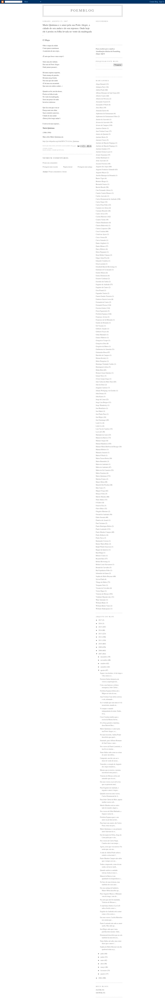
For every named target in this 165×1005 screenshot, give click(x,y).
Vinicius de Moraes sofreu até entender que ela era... (110, 777)
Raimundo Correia (102, 541)
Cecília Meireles (101, 216)
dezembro (104, 657)
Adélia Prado (100, 90)
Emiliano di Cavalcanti (103, 269)
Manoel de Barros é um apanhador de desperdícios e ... (111, 877)
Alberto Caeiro (101, 96)
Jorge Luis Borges (102, 402)
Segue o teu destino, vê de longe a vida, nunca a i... (111, 674)
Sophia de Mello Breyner (104, 576)
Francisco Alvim (101, 317)
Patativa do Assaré (102, 520)
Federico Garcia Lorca (103, 299)
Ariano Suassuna (101, 155)
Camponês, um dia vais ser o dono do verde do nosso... (109, 759)
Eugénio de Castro (102, 287)
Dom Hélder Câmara (103, 255)
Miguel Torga (100, 491)
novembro (104, 660)
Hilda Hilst (99, 370)
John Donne (100, 393)
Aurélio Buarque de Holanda (105, 175)
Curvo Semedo (101, 240)
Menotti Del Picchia (102, 485)
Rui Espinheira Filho (103, 570)
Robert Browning (102, 561)
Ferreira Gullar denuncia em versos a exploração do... (109, 680)
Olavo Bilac (100, 508)
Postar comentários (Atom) (58, 171)
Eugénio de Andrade (103, 284)
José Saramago (101, 420)
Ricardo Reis (100, 558)
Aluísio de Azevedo (102, 119)
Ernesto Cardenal (101, 278)
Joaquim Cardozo (102, 387)
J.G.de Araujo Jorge (102, 379)
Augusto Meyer (101, 172)
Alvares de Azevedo (102, 122)
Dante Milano (100, 246)
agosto (102, 670)
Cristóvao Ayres (101, 234)
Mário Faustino (101, 473)
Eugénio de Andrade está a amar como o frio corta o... (111, 912)
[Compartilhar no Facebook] (88, 146)
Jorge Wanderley (101, 405)
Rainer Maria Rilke (102, 544)
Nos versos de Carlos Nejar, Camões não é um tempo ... (110, 841)
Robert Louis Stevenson (104, 564)
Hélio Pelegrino (101, 361)
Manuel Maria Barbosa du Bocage (107, 446)
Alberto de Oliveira (102, 99)
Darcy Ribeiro (100, 249)
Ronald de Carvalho (102, 567)
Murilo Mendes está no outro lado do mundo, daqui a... (109, 806)
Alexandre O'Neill (102, 104)
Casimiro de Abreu (102, 208)
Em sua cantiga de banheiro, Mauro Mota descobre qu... (110, 889)
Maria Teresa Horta (102, 458)
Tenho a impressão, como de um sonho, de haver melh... (110, 865)
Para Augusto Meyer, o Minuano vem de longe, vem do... (111, 895)
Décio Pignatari (101, 252)
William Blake (101, 603)
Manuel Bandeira (101, 443)
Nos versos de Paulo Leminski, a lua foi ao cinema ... (111, 747)
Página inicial (67, 167)
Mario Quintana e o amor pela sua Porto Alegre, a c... (110, 730)
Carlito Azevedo (101, 196)
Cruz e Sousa (100, 237)
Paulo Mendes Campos (103, 532)
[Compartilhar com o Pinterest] (90, 146)
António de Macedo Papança (105, 143)
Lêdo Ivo (99, 426)
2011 (100, 640)
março (102, 967)
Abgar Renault (101, 84)
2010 (100, 643)
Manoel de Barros (102, 438)
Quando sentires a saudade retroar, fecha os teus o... (109, 871)
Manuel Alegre (101, 440)
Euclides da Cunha (102, 281)
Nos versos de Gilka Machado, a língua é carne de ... (110, 812)
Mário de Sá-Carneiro (103, 470)
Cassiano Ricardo (101, 211)
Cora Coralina (100, 231)
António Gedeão (101, 149)
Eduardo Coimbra (102, 261)
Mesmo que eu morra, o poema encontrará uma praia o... (110, 771)
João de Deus (100, 384)
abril (102, 963)
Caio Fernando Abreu (103, 190)
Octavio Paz (100, 505)
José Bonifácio (101, 408)
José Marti (99, 411)
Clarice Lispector (101, 228)
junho (102, 957)
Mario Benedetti (101, 461)
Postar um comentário (50, 163)
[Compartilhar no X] (86, 146)
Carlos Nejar (100, 202)
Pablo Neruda (100, 517)
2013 (100, 633)
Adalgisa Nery (100, 87)
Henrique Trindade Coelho (105, 364)
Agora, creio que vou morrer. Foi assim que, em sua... (111, 847)
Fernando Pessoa (101, 305)
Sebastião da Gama (102, 573)
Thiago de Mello (101, 582)
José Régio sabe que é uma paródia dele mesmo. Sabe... (110, 930)
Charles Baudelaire (102, 222)
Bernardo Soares (101, 184)
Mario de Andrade (102, 464)
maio (102, 960)
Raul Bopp (99, 553)
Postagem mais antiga (85, 167)
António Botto (100, 137)
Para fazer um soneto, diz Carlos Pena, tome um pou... (111, 824)
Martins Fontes (101, 479)
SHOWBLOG (100, 993)
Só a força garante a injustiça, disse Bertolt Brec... (109, 724)
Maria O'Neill (100, 455)
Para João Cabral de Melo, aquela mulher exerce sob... (111, 800)
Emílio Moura (100, 273)
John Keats (99, 396)
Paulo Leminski (101, 529)
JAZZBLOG (100, 990)
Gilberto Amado (101, 328)
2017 (100, 620)
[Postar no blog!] (83, 146)
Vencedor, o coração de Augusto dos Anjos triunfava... (110, 765)
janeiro (103, 974)
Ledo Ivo (99, 423)
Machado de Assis (102, 435)
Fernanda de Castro (102, 302)
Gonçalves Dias (101, 343)
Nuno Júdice (100, 499)
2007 (100, 654)
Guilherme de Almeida (103, 349)
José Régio (99, 417)
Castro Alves (100, 214)
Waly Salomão (101, 600)
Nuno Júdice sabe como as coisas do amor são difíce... (111, 753)
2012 (100, 637)
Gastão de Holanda (102, 323)
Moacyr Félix (100, 494)
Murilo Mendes (101, 497)
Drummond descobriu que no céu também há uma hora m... (111, 936)
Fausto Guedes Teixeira (103, 296)
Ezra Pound (100, 290)
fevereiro (103, 970)
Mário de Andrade (102, 467)
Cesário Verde (100, 219)
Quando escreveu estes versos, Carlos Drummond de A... (110, 794)
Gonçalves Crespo (102, 340)
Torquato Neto (101, 585)
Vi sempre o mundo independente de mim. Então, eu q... (110, 711)
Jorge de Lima (100, 399)
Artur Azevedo (101, 160)
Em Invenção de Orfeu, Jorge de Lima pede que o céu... (111, 836)
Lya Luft (99, 432)
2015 (100, 627)
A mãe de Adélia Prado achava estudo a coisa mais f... (110, 853)
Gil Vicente (100, 326)
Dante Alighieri (101, 243)
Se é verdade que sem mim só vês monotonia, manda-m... (111, 703)
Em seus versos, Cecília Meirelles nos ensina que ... (111, 918)
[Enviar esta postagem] (78, 146)
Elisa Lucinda (100, 264)
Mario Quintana (58, 150)
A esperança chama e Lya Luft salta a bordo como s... (110, 906)
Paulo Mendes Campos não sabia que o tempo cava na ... (111, 859)
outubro (103, 663)
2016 (100, 623)
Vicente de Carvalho (102, 588)
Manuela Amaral (101, 452)
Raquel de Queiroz (102, 550)
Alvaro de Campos (102, 125)
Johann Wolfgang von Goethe (106, 390)
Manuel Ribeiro (101, 449)
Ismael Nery (100, 376)
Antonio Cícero (101, 140)
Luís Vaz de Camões (102, 429)
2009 (100, 647)
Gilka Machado (101, 334)
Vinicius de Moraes (102, 594)
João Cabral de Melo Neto (104, 382)
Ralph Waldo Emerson (103, 547)
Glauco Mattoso (101, 337)
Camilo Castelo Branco (103, 193)
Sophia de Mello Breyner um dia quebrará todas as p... (111, 948)
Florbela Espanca (101, 314)
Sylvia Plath (100, 579)
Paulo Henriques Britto (103, 526)
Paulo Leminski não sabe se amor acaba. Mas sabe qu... (111, 924)
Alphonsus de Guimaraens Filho (106, 116)
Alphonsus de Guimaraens (104, 113)
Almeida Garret (101, 110)
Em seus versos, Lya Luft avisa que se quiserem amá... (110, 783)
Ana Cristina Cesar (102, 131)
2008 (100, 650)
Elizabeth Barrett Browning (105, 267)
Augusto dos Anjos (102, 166)
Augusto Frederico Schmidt (105, 169)
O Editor (99, 502)
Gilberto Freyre (101, 331)
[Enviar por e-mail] (81, 146)
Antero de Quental (102, 134)
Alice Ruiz (99, 107)
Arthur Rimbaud (101, 158)
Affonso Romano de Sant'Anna (106, 93)
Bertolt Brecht (100, 187)
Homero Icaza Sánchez (103, 373)
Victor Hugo (100, 591)
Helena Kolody (101, 358)
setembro (103, 667)
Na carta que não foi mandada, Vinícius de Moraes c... (110, 901)
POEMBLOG (83, 10)
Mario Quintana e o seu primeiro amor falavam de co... (111, 830)
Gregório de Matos (102, 346)
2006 (100, 978)
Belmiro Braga (101, 181)
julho (102, 953)
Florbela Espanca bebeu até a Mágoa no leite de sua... (109, 692)
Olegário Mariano (102, 511)
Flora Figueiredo (101, 311)
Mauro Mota (100, 482)
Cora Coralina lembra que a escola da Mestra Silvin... (109, 718)
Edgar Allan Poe (101, 258)
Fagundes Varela (101, 293)
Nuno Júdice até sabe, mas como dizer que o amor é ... (110, 942)
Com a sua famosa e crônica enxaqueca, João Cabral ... (109, 686)
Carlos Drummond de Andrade (106, 199)
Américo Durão (101, 128)
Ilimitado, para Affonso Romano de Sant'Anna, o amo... (111, 741)
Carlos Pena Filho (102, 205)
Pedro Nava (100, 538)
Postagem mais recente (50, 167)
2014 (100, 630)
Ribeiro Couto (100, 555)
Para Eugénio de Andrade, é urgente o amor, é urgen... (109, 789)
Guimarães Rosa (101, 352)
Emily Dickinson (101, 275)
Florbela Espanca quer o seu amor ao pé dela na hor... (109, 818)
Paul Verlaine (100, 523)
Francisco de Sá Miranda (104, 320)
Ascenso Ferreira (101, 163)
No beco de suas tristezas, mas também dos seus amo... (110, 883)
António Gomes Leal (103, 152)
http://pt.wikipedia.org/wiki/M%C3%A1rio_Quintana (61, 141)
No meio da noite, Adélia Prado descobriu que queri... (110, 735)
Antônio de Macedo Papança (105, 146)
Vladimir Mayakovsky (103, 597)
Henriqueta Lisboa (102, 367)
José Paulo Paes (101, 414)
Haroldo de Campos (102, 355)
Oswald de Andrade (102, 514)
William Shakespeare (103, 608)
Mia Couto (99, 488)
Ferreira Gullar (101, 308)
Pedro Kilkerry (101, 535)
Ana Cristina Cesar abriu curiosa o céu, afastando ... (111, 698)
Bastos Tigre (100, 178)
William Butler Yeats (103, 606)
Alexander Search (102, 102)
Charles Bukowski (102, 225)
